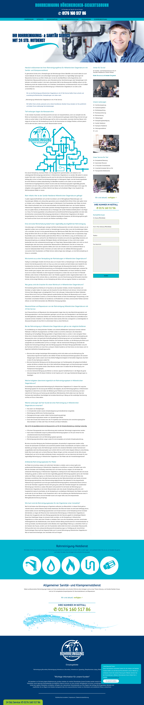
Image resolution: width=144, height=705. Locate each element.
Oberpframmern (89, 669)
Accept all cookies (111, 681)
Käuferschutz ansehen (61, 697)
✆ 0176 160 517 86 (72, 13)
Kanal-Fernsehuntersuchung (69, 19)
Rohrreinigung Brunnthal (41, 669)
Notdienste (40, 19)
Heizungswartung (52, 19)
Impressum (72, 697)
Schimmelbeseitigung (100, 19)
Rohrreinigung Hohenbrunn (56, 669)
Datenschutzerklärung (82, 697)
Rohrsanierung (86, 19)
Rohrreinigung (29, 19)
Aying (95, 669)
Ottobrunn (101, 669)
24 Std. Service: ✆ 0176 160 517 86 (23, 702)
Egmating (81, 669)
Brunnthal (67, 669)
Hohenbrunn (74, 669)
